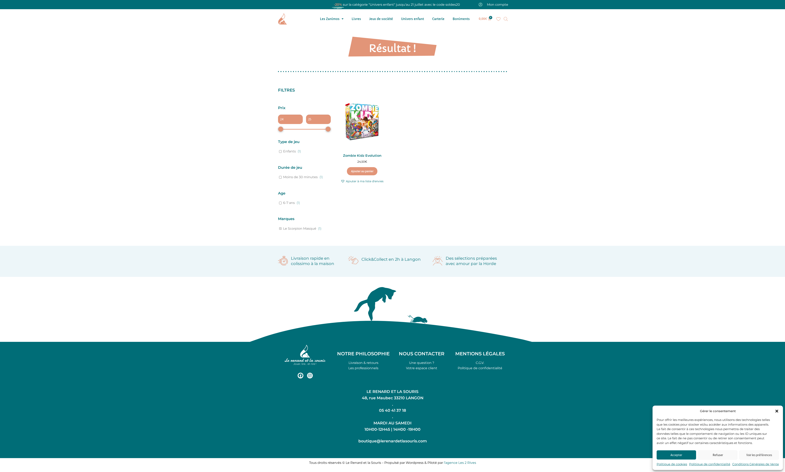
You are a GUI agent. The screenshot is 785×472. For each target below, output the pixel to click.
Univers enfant (412, 19)
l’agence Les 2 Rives (460, 463)
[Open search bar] (506, 19)
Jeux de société (381, 19)
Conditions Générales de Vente (755, 464)
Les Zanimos (330, 19)
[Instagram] (310, 375)
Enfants (289, 151)
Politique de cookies (672, 464)
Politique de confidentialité (709, 464)
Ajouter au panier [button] (362, 171)
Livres (356, 19)
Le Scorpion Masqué (299, 228)
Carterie (438, 19)
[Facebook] (300, 375)
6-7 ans (289, 203)
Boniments (461, 19)
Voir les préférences (759, 455)
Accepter (676, 455)
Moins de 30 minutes (300, 177)
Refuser (718, 455)
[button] (777, 411)
